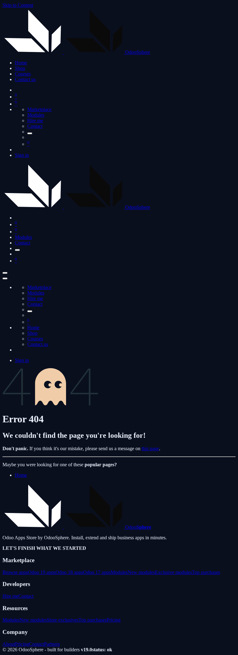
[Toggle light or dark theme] (29, 133)
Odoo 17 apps (97, 572)
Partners (52, 644)
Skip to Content (17, 5)
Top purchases (206, 572)
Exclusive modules (173, 572)
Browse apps (15, 572)
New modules (141, 572)
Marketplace (39, 109)
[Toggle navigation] (4, 273)
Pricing (114, 620)
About (8, 644)
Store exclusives (62, 620)
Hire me (35, 120)
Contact (34, 126)
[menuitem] (21, 62)
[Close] (4, 278)
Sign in (22, 155)
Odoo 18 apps (69, 572)
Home (21, 475)
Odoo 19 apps (41, 572)
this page (150, 448)
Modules (35, 115)
